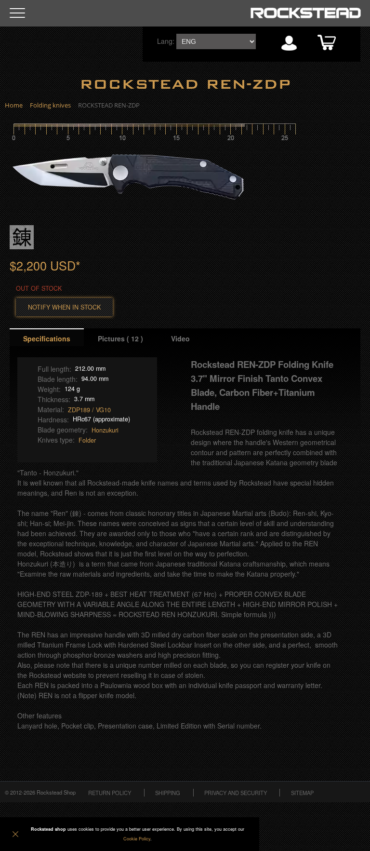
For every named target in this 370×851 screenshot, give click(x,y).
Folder (87, 440)
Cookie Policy (136, 839)
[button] (17, 13)
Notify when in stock (64, 307)
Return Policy (109, 793)
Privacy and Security (235, 793)
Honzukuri (105, 430)
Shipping (167, 793)
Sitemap (302, 793)
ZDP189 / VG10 (89, 409)
